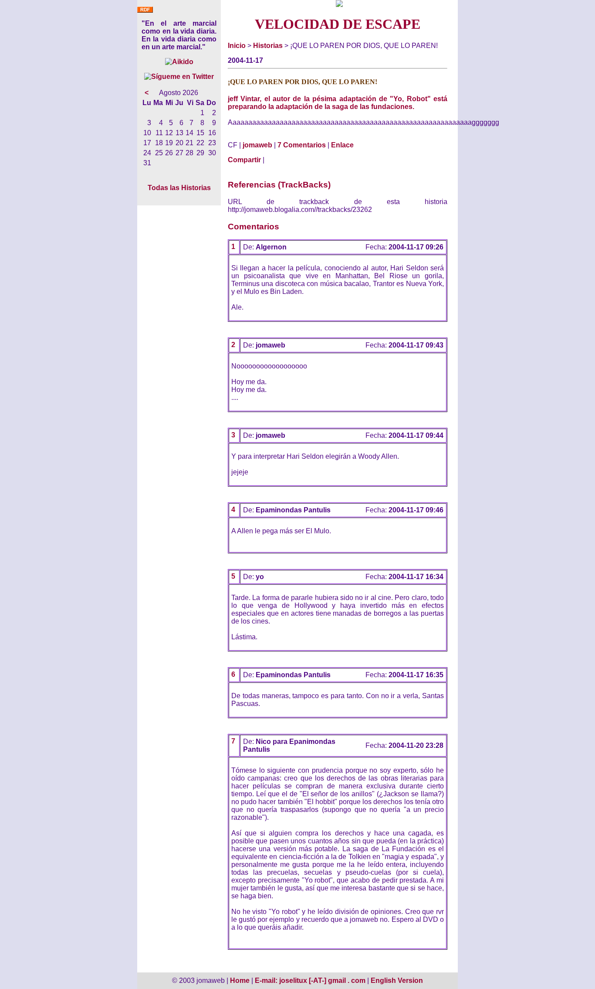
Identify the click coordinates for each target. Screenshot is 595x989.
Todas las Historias (179, 187)
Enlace (342, 145)
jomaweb (257, 145)
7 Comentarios (301, 145)
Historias (268, 45)
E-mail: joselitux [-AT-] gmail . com (311, 980)
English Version (397, 980)
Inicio (237, 45)
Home (240, 980)
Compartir (244, 160)
